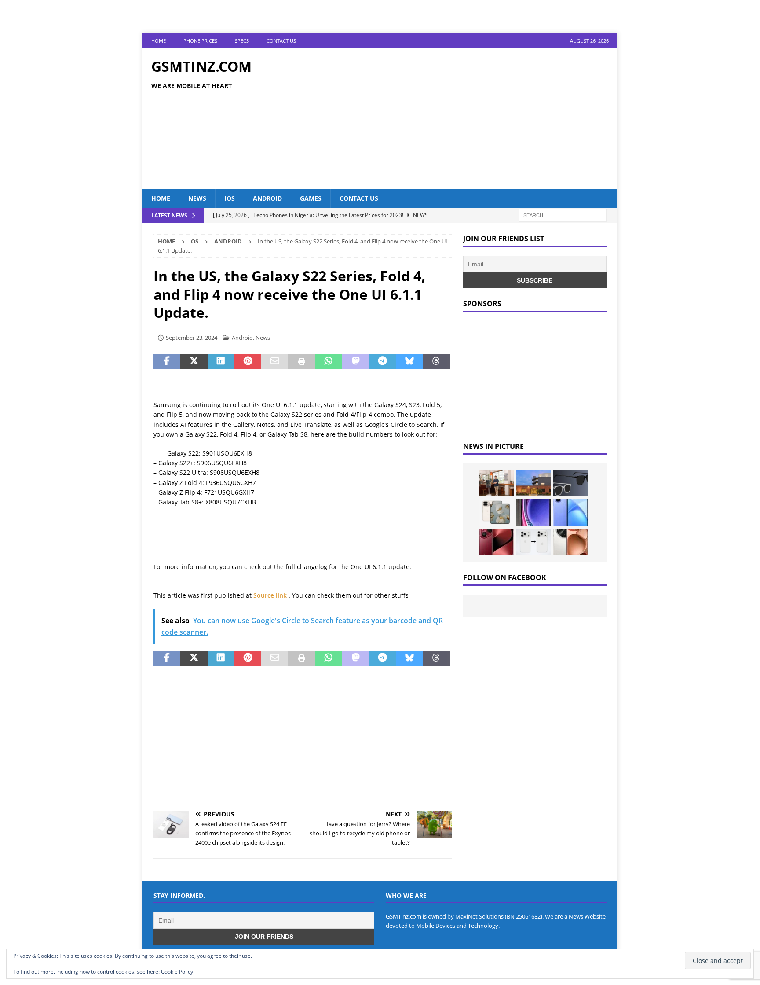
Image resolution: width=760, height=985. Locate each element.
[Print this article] (301, 362)
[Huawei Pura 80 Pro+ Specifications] (496, 542)
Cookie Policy (177, 971)
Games (311, 198)
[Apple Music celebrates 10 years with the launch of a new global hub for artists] (533, 483)
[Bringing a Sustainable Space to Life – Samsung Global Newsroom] (496, 483)
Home (158, 40)
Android (267, 198)
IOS (229, 198)
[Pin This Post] (247, 362)
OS (194, 241)
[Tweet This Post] (193, 362)
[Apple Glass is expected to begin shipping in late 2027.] (570, 483)
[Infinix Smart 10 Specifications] (570, 512)
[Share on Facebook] (166, 362)
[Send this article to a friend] (274, 362)
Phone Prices (200, 40)
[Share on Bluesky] (409, 362)
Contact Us (281, 40)
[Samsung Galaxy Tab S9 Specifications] (533, 512)
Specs (242, 40)
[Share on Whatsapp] (328, 362)
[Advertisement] (457, 118)
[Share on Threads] (436, 362)
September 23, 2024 (191, 338)
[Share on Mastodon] (355, 362)
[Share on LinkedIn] (221, 362)
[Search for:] (563, 215)
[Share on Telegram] (382, 362)
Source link (271, 595)
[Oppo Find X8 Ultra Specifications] (570, 542)
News (197, 198)
